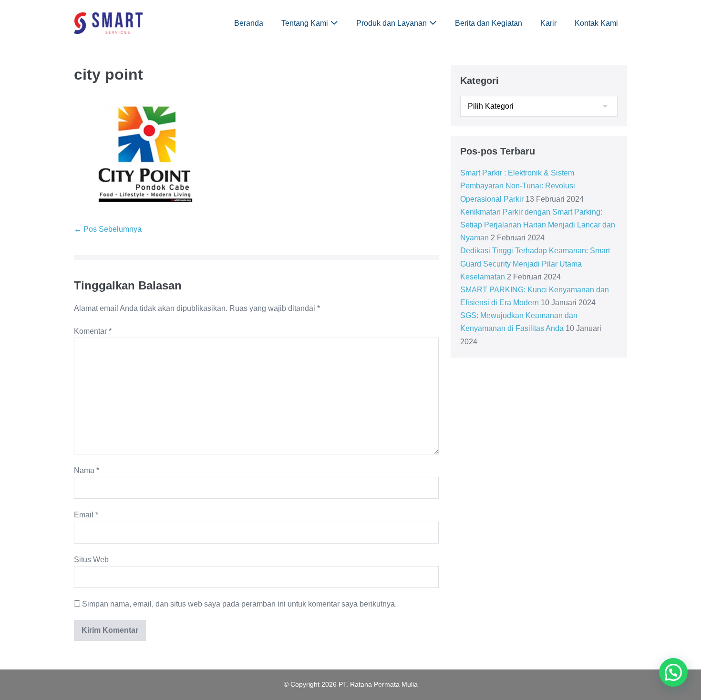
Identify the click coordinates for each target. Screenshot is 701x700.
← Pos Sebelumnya (108, 229)
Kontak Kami (596, 23)
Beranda (248, 23)
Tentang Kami (304, 23)
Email (86, 515)
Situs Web (91, 560)
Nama (86, 470)
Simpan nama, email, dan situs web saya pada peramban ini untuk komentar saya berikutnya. (239, 604)
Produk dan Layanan (391, 23)
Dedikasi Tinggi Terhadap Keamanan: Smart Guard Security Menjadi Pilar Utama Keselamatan (535, 263)
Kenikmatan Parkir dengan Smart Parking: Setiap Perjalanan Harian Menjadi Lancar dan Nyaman (537, 225)
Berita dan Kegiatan (488, 23)
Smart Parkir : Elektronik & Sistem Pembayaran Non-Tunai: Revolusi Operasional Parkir (517, 186)
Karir (548, 23)
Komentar (93, 331)
